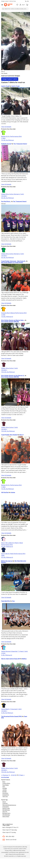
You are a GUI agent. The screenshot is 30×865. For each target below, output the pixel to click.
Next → (22, 775)
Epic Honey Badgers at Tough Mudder (12, 262)
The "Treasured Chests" (20, 144)
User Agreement (20, 852)
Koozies (4, 791)
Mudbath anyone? (6, 144)
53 (12, 775)
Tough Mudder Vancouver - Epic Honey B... (13, 261)
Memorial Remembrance (9, 805)
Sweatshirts (5, 795)
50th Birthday (6, 810)
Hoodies (4, 788)
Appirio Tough (5, 86)
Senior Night (5, 816)
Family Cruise (6, 808)
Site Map (25, 846)
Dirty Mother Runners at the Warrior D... (13, 375)
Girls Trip (4, 811)
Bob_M (21, 435)
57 (19, 775)
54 (13, 775)
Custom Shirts (6, 783)
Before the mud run (7, 561)
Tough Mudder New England (9, 435)
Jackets (4, 790)
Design (9, 79)
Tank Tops (5, 796)
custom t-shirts (22, 848)
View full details (6, 127)
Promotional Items (17, 846)
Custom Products (7, 846)
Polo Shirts (5, 793)
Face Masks (5, 785)
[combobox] (15, 8)
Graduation (5, 806)
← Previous (4, 775)
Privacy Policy (8, 850)
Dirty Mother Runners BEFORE (10, 321)
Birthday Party (6, 813)
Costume (4, 803)
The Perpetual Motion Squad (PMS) (11, 716)
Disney (4, 801)
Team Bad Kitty (5, 601)
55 (15, 775)
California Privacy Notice (19, 850)
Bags (3, 781)
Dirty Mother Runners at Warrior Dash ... (13, 320)
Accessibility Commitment (8, 852)
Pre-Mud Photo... (6, 201)
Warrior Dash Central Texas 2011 (10, 658)
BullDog (24, 658)
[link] (8, 4)
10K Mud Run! (5, 492)
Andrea (13, 492)
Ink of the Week (5, 777)
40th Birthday (6, 815)
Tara (13, 601)
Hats (3, 786)
